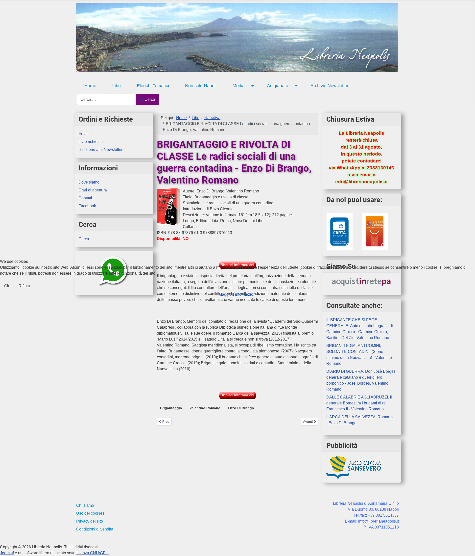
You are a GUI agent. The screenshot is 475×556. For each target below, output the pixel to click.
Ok (6, 286)
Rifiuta (24, 286)
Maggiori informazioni (238, 294)
